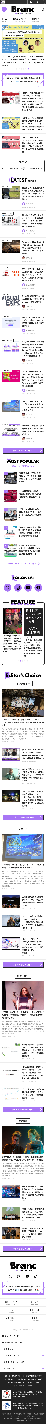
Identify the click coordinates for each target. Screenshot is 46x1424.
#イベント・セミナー (30, 168)
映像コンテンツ (19, 20)
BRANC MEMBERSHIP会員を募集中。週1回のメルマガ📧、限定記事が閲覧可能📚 (23, 80)
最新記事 (32, 180)
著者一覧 (7, 1376)
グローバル (34, 1310)
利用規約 (11, 1382)
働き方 (34, 1318)
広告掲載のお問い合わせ (34, 1376)
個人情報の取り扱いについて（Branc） (30, 1379)
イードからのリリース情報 (23, 1386)
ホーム (4, 20)
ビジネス (35, 20)
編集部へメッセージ (18, 1376)
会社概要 (37, 1382)
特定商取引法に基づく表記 (23, 1382)
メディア (11, 1310)
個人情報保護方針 (10, 1379)
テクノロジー (11, 1318)
